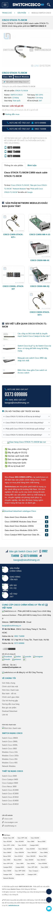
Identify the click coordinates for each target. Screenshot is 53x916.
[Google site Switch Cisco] (25, 659)
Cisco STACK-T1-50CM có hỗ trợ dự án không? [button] (22, 417)
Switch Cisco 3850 (9, 749)
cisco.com (8, 819)
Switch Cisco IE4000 (10, 801)
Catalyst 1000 (7, 874)
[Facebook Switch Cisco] (7, 656)
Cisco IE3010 (18, 856)
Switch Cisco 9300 (9, 776)
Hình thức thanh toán (10, 690)
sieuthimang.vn (10, 826)
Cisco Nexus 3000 (9, 786)
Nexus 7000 (43, 856)
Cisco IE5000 (42, 863)
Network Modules (19, 189)
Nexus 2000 (19, 849)
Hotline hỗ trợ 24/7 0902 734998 (27, 129)
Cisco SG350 (22, 845)
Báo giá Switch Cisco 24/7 (23, 551)
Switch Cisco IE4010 (10, 804)
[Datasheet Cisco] (19, 511)
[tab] (13, 165)
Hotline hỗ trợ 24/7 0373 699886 (27, 123)
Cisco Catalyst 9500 (10, 783)
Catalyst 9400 (34, 845)
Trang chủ (7, 13)
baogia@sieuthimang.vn (26, 560)
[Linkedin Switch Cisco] (7, 659)
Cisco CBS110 (42, 849)
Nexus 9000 (17, 860)
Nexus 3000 (41, 841)
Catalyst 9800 (19, 867)
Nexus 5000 (7, 856)
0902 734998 (19, 636)
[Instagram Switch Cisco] (38, 656)
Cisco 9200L (31, 863)
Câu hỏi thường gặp (10, 701)
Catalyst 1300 (32, 874)
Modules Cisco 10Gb (10, 756)
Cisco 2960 (30, 841)
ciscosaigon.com (11, 822)
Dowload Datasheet (9, 711)
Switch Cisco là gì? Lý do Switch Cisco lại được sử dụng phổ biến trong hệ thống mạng (34, 348)
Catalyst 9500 (7, 867)
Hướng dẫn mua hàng (10, 704)
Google (30, 192)
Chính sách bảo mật (10, 686)
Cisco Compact (33, 871)
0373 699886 (19, 643)
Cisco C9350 (7, 871)
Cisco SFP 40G (32, 867)
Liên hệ (5, 715)
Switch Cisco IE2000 (10, 790)
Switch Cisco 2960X (10, 738)
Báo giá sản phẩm (9, 708)
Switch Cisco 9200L (10, 745)
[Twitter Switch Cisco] (18, 656)
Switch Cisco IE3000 (10, 794)
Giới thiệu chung (8, 683)
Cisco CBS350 (30, 856)
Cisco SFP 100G (20, 871)
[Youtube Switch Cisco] (27, 656)
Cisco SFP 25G (8, 863)
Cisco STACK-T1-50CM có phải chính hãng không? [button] (23, 423)
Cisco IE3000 (7, 849)
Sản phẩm (21, 13)
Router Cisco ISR (8, 838)
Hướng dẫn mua (12, 114)
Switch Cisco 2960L (10, 741)
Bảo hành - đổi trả (9, 694)
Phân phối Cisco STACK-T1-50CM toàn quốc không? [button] (24, 429)
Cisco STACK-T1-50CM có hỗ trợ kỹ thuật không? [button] (23, 435)
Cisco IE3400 (19, 841)
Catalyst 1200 (19, 874)
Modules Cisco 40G (10, 763)
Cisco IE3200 (35, 838)
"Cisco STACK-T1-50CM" (20, 185)
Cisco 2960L (44, 852)
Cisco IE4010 (41, 860)
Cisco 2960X (7, 852)
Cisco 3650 (6, 860)
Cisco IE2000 (30, 849)
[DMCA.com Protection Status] (9, 649)
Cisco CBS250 (19, 852)
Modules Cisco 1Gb (10, 752)
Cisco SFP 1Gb (22, 838)
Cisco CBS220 (32, 852)
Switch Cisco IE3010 (10, 797)
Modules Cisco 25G (10, 759)
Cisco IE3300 (7, 841)
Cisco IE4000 (29, 860)
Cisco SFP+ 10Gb (9, 845)
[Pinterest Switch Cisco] (17, 659)
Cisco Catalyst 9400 (10, 779)
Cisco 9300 (44, 867)
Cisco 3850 (20, 863)
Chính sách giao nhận (10, 697)
